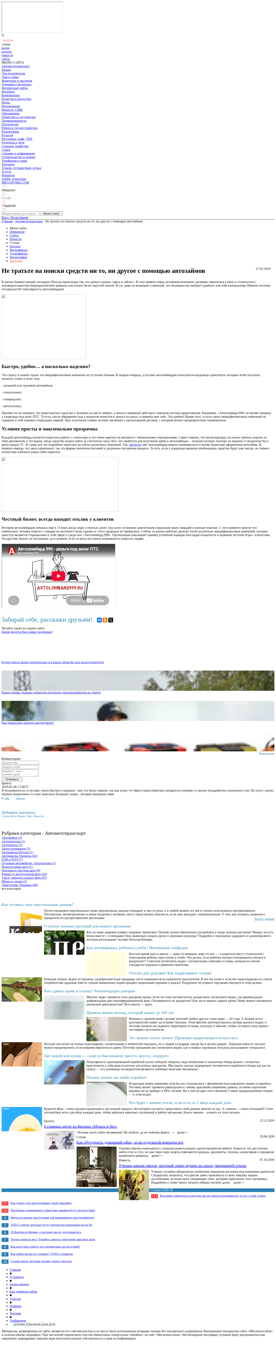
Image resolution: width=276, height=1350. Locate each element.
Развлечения (10, 131)
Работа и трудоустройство (19, 128)
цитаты (7, 51)
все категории (11, 888)
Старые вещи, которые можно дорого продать (41, 1261)
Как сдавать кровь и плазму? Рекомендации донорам (89, 991)
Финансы (8, 175)
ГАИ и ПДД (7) (12, 859)
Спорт (6, 149)
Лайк (7, 798)
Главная (15, 1269)
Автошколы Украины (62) (19, 856)
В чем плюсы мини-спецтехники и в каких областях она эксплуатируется (53, 662)
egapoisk (9, 205)
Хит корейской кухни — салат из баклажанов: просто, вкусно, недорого (106, 1056)
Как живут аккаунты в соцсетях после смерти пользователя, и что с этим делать (213, 1195)
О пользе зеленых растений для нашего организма (87, 926)
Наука (6, 102)
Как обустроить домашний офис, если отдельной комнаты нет (130, 1142)
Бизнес (6, 69)
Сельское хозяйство (15, 146)
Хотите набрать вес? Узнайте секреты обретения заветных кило (53, 1239)
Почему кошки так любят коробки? (116, 1077)
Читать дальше (264, 919)
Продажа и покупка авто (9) (21, 870)
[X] (110, 620)
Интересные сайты (15, 88)
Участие (15, 1299)
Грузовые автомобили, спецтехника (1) (29, 863)
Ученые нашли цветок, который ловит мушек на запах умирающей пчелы (182, 1165)
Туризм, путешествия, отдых (21, 168)
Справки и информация (18, 153)
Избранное (17, 231)
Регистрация (19, 217)
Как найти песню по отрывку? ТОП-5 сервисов (42, 1253)
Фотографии (18, 257)
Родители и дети (13, 142)
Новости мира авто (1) (17, 866)
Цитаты (15, 246)
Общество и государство (19, 117)
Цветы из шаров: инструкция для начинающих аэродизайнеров (52, 1217)
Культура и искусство (16, 99)
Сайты (14, 235)
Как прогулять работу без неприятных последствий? (45, 1246)
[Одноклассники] (105, 620)
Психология (10, 124)
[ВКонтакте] (99, 620)
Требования (18, 1320)
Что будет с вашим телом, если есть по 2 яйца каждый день (180, 1102)
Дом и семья (10, 77)
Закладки (16, 261)
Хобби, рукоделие (14, 179)
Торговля (8, 164)
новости (7, 55)
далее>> (182, 1132)
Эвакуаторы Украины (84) (20, 885)
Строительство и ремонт (19, 157)
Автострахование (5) (16, 848)
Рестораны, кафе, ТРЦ (17, 139)
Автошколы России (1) (17, 852)
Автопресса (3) (12, 845)
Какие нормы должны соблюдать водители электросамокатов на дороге (51, 692)
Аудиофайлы (18, 253)
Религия (7, 135)
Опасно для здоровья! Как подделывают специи (170, 973)
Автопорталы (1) (13, 841)
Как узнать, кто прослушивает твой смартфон (41, 1203)
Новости (16, 239)
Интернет (8, 91)
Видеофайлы (18, 250)
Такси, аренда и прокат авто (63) (24, 877)
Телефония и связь (14, 160)
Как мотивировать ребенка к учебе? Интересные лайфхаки (137, 947)
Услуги (6, 171)
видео (6, 48)
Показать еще (266, 753)
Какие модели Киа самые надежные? (27, 632)
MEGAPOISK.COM (15, 182)
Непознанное (11, 106)
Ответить (20, 798)
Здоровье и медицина (16, 84)
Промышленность (14, 120)
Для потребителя (13, 73)
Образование (11, 113)
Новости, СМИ (12, 109)
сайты (6, 59)
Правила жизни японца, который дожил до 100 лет (130, 1012)
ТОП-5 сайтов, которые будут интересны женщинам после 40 (51, 1224)
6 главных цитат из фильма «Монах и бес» (80, 1126)
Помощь (15, 1306)
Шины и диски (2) (14, 881)
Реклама (15, 1313)
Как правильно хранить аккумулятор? (28, 722)
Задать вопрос (19, 1284)
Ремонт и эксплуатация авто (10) (24, 874)
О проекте (17, 1277)
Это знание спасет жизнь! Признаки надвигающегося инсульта (183, 1038)
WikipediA (9, 190)
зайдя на (135, 444)
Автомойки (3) (12, 837)
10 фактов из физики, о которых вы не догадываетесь (46, 1232)
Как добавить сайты (23, 1291)
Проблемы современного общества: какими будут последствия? (53, 1210)
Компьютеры (11, 95)
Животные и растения (17, 80)
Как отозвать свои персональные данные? (38, 904)
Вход (5, 217)
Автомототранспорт (15, 66)
